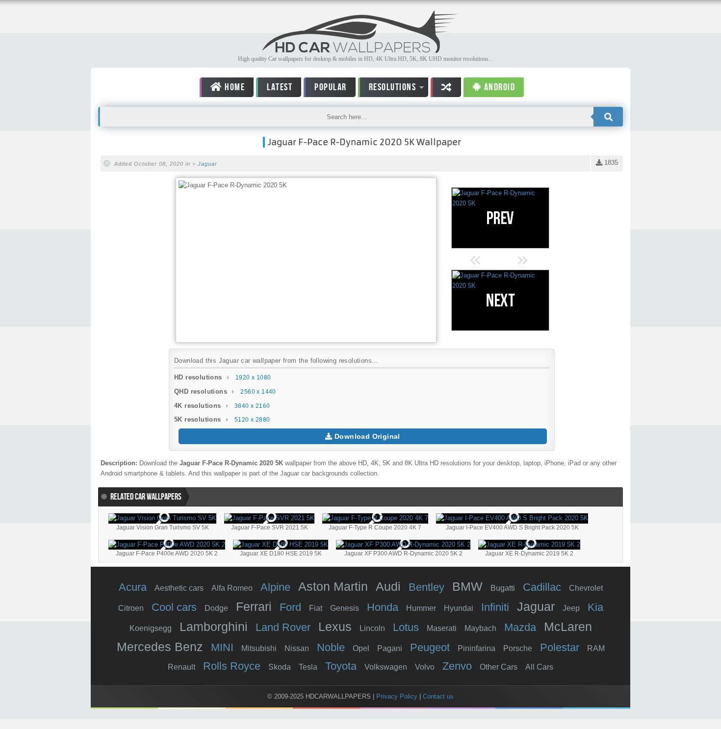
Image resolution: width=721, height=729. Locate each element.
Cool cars (174, 607)
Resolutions (387, 89)
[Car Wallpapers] (360, 50)
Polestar (559, 647)
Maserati (442, 628)
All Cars (539, 667)
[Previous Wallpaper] (500, 218)
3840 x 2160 (252, 405)
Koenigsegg (150, 628)
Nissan (296, 648)
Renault (181, 667)
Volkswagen (385, 667)
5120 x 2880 (252, 419)
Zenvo (457, 666)
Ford (290, 607)
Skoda (279, 667)
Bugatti (502, 588)
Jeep (571, 608)
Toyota (341, 666)
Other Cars (498, 667)
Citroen (131, 608)
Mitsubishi (259, 648)
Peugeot (430, 647)
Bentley (426, 587)
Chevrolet (586, 588)
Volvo (425, 667)
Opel (361, 648)
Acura (133, 587)
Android (498, 87)
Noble (331, 647)
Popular (330, 87)
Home (234, 87)
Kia (595, 607)
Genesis (344, 608)
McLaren (568, 626)
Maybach (480, 628)
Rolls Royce (231, 666)
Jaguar (207, 164)
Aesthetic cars (179, 588)
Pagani (389, 648)
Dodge (216, 608)
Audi (388, 586)
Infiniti (495, 607)
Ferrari (254, 606)
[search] (608, 116)
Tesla (308, 667)
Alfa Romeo (232, 588)
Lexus (335, 626)
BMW (467, 586)
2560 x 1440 (258, 391)
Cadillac (542, 587)
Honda (382, 607)
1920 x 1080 (253, 377)
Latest (279, 87)
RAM (596, 648)
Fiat (315, 608)
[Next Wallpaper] (500, 300)
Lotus (406, 627)
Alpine (275, 587)
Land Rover (283, 627)
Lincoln (372, 628)
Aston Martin (333, 586)
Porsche (517, 648)
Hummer (421, 608)
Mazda (520, 627)
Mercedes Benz (160, 647)
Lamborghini (214, 626)
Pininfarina (476, 648)
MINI (222, 647)
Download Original (366, 436)
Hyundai (458, 608)
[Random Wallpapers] (446, 87)
